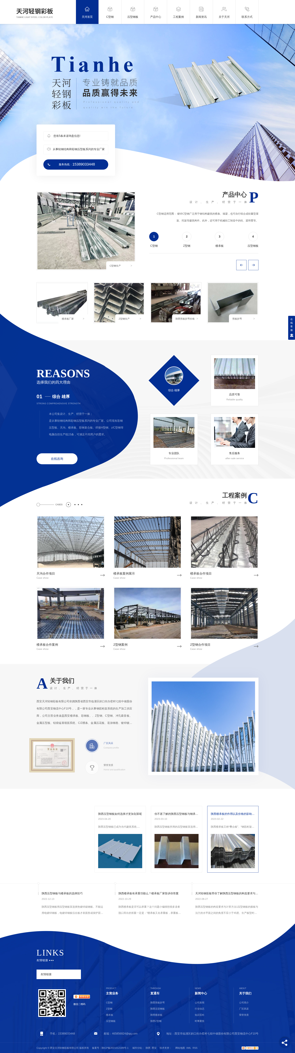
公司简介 (244, 1002)
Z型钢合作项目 (200, 644)
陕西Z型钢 (155, 1021)
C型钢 (178, 318)
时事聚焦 (199, 1021)
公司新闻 (32, 835)
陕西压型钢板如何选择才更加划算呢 (120, 813)
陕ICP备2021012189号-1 (115, 1048)
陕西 (148, 1048)
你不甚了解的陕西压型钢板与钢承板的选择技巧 (176, 813)
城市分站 (137, 1048)
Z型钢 (109, 1008)
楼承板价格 (116, 265)
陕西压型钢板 (157, 1008)
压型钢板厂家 (239, 318)
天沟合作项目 (46, 573)
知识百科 (32, 865)
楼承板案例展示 (124, 573)
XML (188, 1048)
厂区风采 (244, 1008)
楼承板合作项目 (201, 573)
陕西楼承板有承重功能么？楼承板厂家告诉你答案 (148, 893)
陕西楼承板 (156, 1014)
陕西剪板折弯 (157, 1002)
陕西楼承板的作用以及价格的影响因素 (233, 813)
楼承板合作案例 (47, 644)
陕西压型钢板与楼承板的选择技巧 (62, 893)
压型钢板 (111, 1021)
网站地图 (180, 1048)
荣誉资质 (244, 1014)
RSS (195, 1048)
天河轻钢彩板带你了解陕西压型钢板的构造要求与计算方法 (226, 893)
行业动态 (32, 850)
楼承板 (109, 1014)
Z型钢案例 (120, 644)
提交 (254, 965)
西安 (154, 1048)
